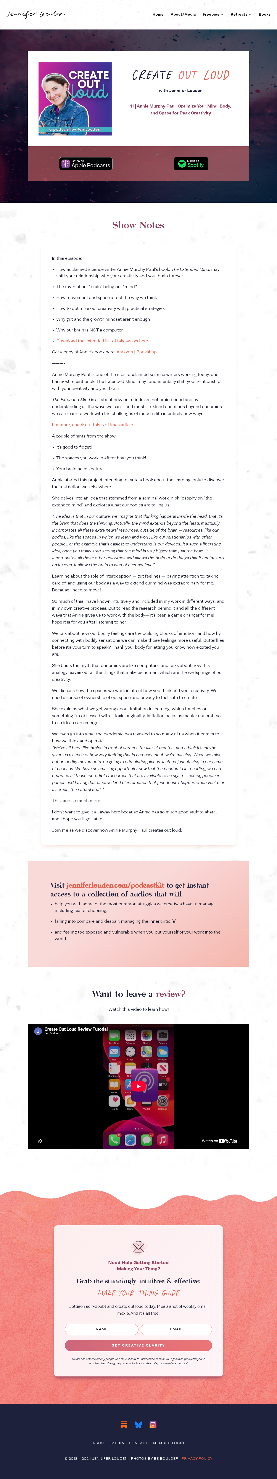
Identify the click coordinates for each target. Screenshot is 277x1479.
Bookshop (146, 352)
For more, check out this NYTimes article (92, 425)
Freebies (211, 14)
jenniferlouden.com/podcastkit (115, 885)
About (100, 1443)
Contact (138, 1443)
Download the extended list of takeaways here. (102, 341)
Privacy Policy (197, 1459)
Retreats (239, 14)
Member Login (168, 1443)
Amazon (124, 352)
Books (265, 14)
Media (117, 1443)
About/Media (183, 14)
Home (158, 14)
